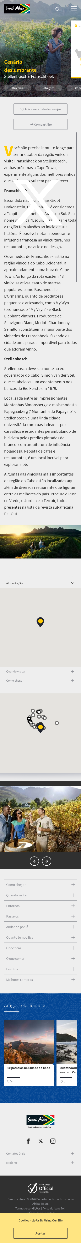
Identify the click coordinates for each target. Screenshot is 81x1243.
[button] (40, 622)
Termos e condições (27, 1208)
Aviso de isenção (53, 1208)
